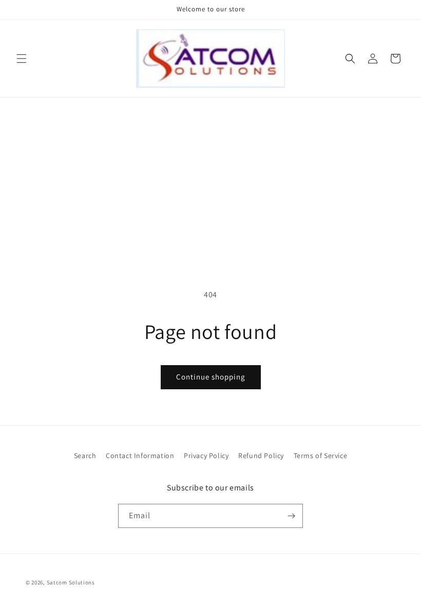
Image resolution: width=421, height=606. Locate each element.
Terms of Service (321, 455)
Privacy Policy (206, 455)
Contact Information (140, 455)
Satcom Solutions (71, 582)
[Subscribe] (291, 516)
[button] (21, 58)
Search (85, 455)
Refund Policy (261, 455)
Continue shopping (210, 377)
